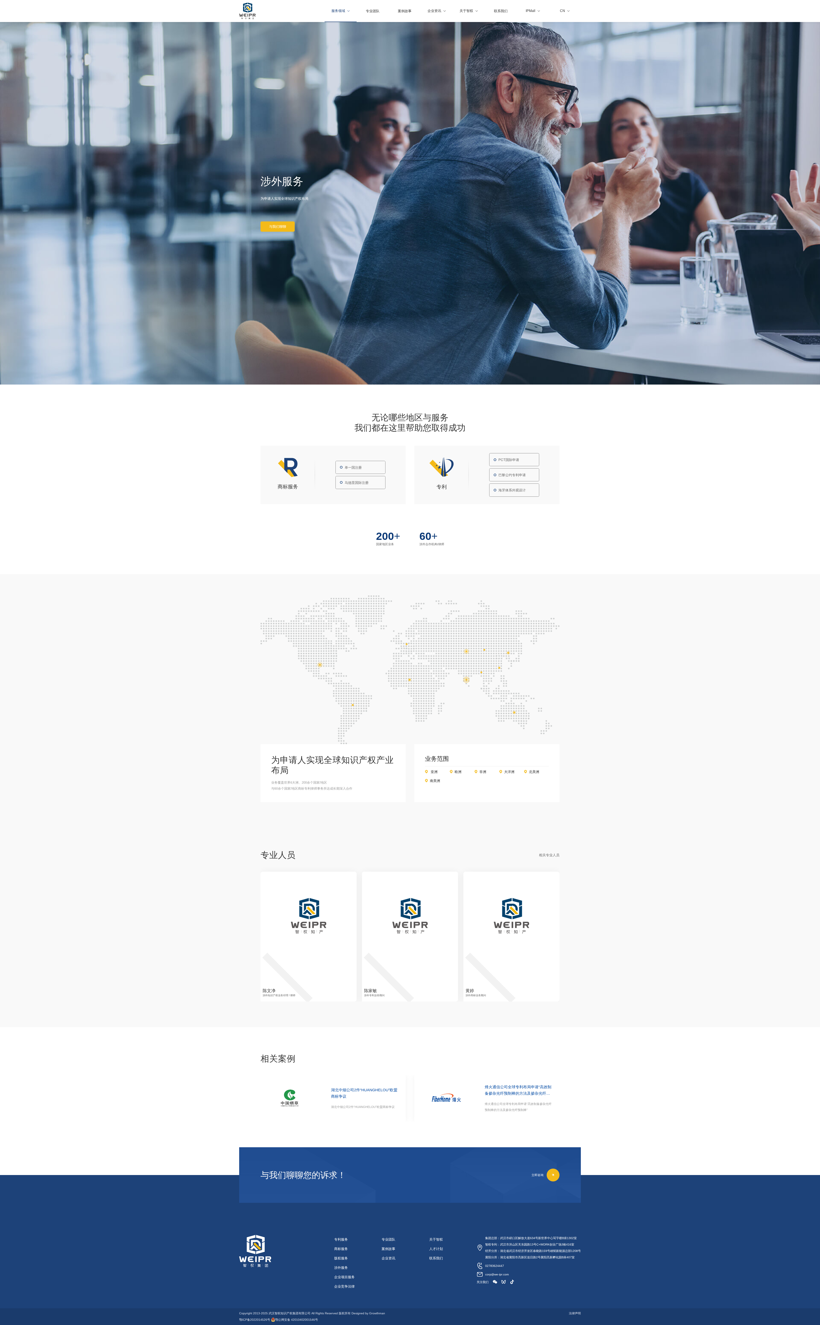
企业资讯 (388, 1258)
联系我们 (436, 1258)
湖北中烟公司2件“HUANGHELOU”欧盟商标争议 (364, 1093)
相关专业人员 (549, 855)
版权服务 (341, 1258)
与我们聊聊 (277, 226)
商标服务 (341, 1249)
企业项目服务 (344, 1277)
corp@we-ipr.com (497, 1274)
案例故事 (388, 1249)
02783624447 (494, 1266)
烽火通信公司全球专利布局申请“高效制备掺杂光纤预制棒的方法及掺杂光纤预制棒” (518, 1091)
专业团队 (388, 1239)
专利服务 (341, 1239)
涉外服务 (341, 1267)
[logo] (247, 11)
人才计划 (436, 1249)
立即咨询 (537, 1175)
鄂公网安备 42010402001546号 (296, 1319)
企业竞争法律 (344, 1286)
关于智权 (436, 1239)
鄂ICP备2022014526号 (254, 1319)
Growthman (377, 1313)
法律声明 (575, 1313)
